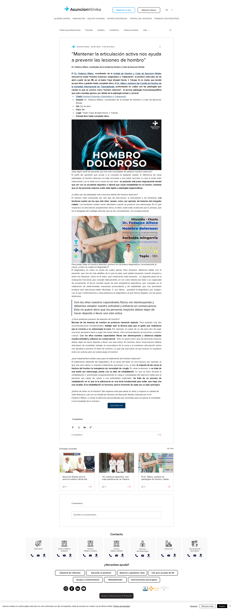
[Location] (44, 555)
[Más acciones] (159, 46)
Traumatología (77, 419)
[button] (170, 30)
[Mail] (38, 555)
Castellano (114, 30)
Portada (89, 30)
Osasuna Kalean (131, 30)
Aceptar (222, 606)
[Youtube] (83, 588)
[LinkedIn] (77, 588)
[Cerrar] (230, 606)
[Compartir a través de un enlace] (90, 427)
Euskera (101, 30)
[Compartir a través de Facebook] (73, 427)
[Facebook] (71, 588)
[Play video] (116, 144)
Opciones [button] (193, 606)
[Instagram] (65, 588)
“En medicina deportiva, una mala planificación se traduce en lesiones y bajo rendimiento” (115, 478)
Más (145, 30)
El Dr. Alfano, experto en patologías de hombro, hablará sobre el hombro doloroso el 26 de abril (155, 478)
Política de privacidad (121, 606)
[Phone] (32, 555)
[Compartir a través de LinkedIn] (84, 427)
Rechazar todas (207, 606)
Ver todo (170, 448)
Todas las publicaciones (69, 30)
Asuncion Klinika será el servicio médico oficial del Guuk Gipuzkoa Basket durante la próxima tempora (75, 478)
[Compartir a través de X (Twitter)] (79, 427)
